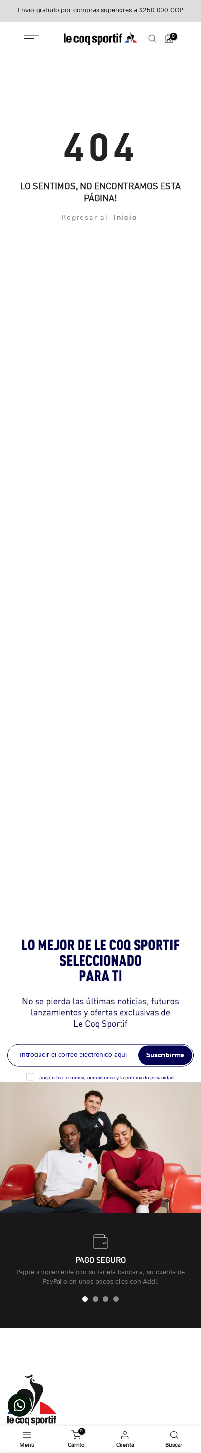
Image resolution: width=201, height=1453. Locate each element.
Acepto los (107, 1077)
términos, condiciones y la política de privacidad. (119, 1077)
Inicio (125, 218)
